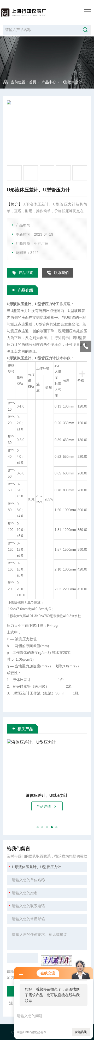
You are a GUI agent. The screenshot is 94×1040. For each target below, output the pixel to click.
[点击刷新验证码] (56, 960)
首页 (32, 82)
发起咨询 (81, 1032)
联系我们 (61, 273)
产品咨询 (26, 273)
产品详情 (43, 806)
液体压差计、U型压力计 (47, 795)
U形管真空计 (71, 82)
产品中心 (49, 82)
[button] (38, 827)
